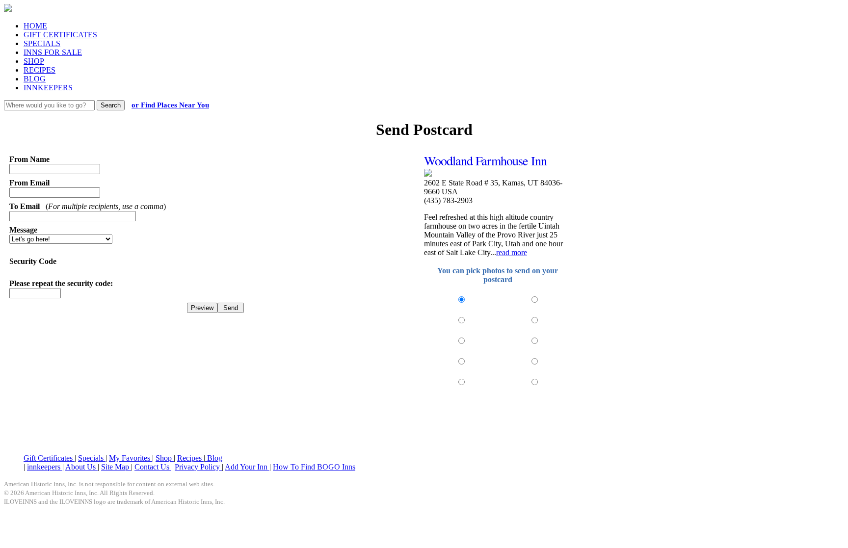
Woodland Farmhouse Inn (485, 160)
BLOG (35, 79)
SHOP (34, 61)
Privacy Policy (198, 467)
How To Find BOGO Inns (314, 467)
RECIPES (39, 70)
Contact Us (152, 467)
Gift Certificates (49, 458)
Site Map (116, 467)
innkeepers (44, 467)
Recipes (190, 458)
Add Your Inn (247, 467)
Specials (92, 458)
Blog (213, 458)
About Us (81, 467)
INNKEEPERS (48, 87)
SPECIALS (42, 43)
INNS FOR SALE (53, 52)
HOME (35, 26)
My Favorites (130, 458)
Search (111, 105)
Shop (165, 458)
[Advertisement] (424, 422)
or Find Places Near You (170, 105)
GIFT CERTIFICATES (60, 34)
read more (511, 252)
